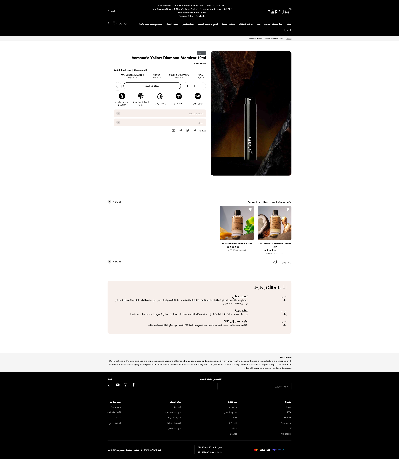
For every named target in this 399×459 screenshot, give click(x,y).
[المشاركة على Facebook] (195, 130)
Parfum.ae (116, 407)
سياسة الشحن (174, 428)
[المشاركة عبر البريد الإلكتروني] (173, 130)
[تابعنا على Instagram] (125, 385)
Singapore (286, 433)
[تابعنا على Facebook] (133, 385)
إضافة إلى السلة (152, 86)
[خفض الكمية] (201, 86)
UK (289, 428)
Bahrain (287, 417)
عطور (288, 23)
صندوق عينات (228, 23)
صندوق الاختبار (230, 412)
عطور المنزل (172, 23)
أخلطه (234, 428)
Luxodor (112, 450)
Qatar (288, 407)
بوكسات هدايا (246, 23)
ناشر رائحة (233, 423)
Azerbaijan (286, 423)
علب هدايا (233, 407)
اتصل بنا (177, 407)
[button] (270, 250)
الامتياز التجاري (115, 423)
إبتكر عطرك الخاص (273, 23)
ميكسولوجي (188, 23)
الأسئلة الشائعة (114, 412)
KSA (289, 412)
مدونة (118, 417)
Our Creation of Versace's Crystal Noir (275, 244)
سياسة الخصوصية (173, 412)
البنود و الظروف (174, 417)
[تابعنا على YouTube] (117, 385)
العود (235, 417)
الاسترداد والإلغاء (174, 423)
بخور (258, 23)
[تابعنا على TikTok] (110, 385)
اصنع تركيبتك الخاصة (207, 23)
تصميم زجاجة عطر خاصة (150, 23)
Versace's (201, 53)
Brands (233, 433)
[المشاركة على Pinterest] (180, 130)
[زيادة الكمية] (187, 86)
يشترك (208, 386)
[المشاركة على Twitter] (187, 130)
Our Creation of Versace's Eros (237, 243)
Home (288, 38)
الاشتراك (287, 30)
